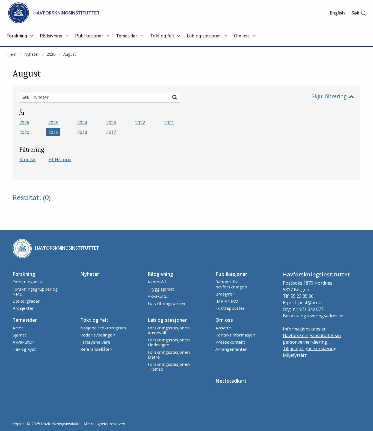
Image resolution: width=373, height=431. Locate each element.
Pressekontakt (230, 342)
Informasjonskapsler (304, 329)
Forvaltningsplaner (167, 303)
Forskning (24, 274)
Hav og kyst (24, 349)
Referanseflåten (96, 349)
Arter (18, 327)
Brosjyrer (224, 294)
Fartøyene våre (95, 342)
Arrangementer (231, 349)
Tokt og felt (94, 320)
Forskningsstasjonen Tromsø (169, 366)
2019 (53, 132)
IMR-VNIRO (226, 301)
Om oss (224, 320)
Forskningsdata (28, 281)
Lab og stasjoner (167, 320)
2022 (140, 123)
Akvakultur (158, 296)
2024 (82, 123)
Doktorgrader (26, 301)
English (337, 13)
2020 (51, 54)
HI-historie (60, 160)
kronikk (27, 160)
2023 (111, 123)
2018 (82, 132)
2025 (53, 123)
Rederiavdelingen (97, 335)
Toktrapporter (230, 308)
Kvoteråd (157, 281)
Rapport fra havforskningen (231, 284)
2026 (24, 123)
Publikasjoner (231, 274)
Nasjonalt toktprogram (103, 327)
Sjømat (19, 335)
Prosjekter (23, 308)
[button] (358, 13)
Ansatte (223, 327)
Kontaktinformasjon (235, 335)
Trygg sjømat (161, 289)
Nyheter (31, 54)
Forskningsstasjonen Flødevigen (169, 342)
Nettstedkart (231, 380)
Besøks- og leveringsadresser (313, 316)
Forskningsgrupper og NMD (35, 291)
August (69, 54)
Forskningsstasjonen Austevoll (169, 330)
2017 (111, 132)
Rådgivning (160, 274)
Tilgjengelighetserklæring (309, 349)
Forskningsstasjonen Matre (169, 354)
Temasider (25, 320)
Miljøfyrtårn (295, 355)
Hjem (11, 54)
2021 (169, 123)
